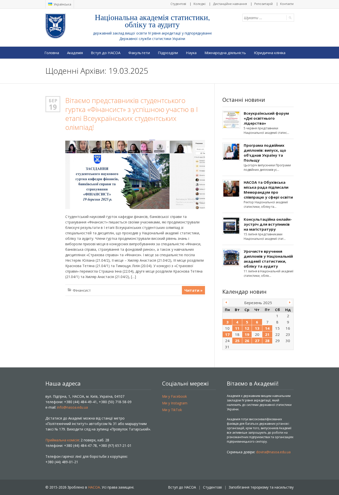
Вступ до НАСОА (105, 52)
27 (257, 340)
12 (247, 328)
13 (257, 328)
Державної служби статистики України (152, 38)
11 (237, 328)
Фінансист (82, 290)
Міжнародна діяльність (225, 52)
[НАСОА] (65, 26)
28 (267, 340)
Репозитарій (263, 4)
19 (53, 107)
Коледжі (199, 4)
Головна (51, 52)
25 (237, 340)
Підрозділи (168, 52)
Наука (191, 52)
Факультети (139, 52)
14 (267, 328)
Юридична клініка (269, 52)
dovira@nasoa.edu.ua (273, 452)
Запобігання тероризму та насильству (261, 487)
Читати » (193, 290)
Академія (75, 52)
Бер (53, 101)
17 (227, 334)
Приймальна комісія (62, 440)
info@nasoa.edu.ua (72, 407)
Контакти (287, 4)
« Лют (226, 302)
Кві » (289, 302)
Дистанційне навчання (230, 4)
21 (267, 334)
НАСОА (94, 487)
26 (247, 340)
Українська (62, 4)
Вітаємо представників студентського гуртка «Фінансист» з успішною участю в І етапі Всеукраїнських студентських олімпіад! (131, 114)
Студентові (178, 4)
